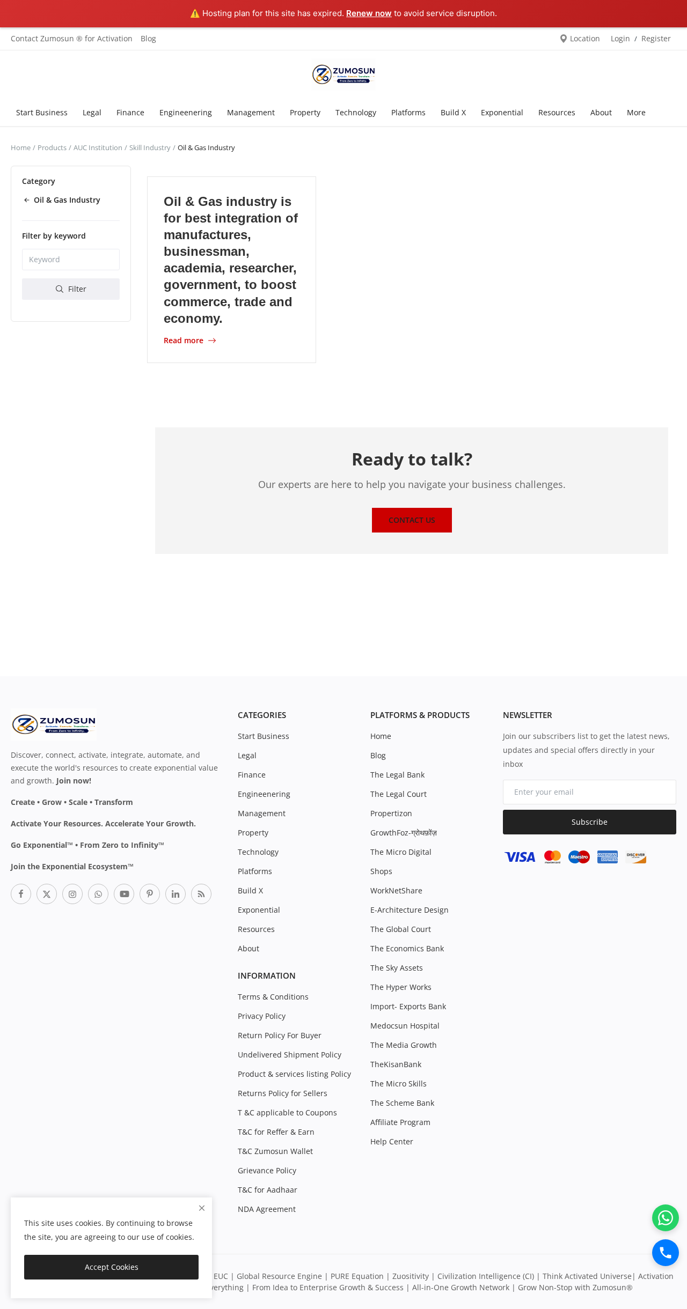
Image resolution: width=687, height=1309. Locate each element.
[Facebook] (21, 894)
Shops (381, 871)
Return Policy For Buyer (279, 1035)
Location (584, 38)
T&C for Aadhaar (267, 1190)
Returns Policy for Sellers (282, 1093)
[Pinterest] (150, 894)
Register (656, 38)
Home (21, 147)
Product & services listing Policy (294, 1074)
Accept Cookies (111, 1267)
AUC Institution (98, 147)
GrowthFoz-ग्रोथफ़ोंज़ (403, 832)
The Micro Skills (398, 1083)
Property (305, 112)
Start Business (42, 112)
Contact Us (412, 520)
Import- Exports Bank (408, 1006)
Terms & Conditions (273, 997)
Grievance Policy (267, 1170)
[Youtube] (124, 894)
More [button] (636, 112)
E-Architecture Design (409, 910)
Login (620, 38)
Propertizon (391, 813)
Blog (148, 38)
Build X (453, 112)
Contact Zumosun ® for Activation (72, 38)
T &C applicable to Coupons (287, 1112)
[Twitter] (46, 894)
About (601, 112)
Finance (130, 112)
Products (52, 147)
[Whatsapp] (98, 894)
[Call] (665, 1252)
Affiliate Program (400, 1122)
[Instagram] (72, 894)
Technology (355, 112)
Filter (76, 288)
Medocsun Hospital (405, 1025)
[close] (202, 1208)
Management (251, 112)
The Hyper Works (401, 987)
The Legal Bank (397, 775)
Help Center (391, 1141)
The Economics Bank (407, 948)
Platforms (408, 112)
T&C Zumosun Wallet (275, 1151)
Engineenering (185, 112)
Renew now (369, 13)
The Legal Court (398, 794)
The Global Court (400, 929)
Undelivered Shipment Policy (289, 1054)
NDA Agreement (267, 1209)
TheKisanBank (395, 1064)
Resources (556, 112)
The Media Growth (403, 1045)
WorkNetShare (396, 890)
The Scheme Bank (402, 1103)
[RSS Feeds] (201, 894)
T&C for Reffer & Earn (276, 1132)
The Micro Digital (401, 852)
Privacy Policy (262, 1016)
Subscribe (590, 822)
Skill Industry (150, 147)
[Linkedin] (175, 894)
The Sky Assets (396, 968)
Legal (92, 112)
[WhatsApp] (665, 1217)
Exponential (502, 112)
